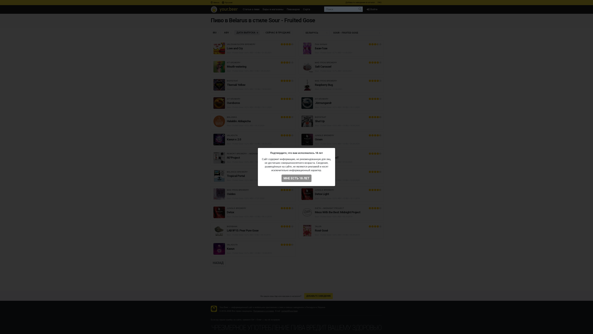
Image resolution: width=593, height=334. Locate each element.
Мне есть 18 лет (296, 178)
